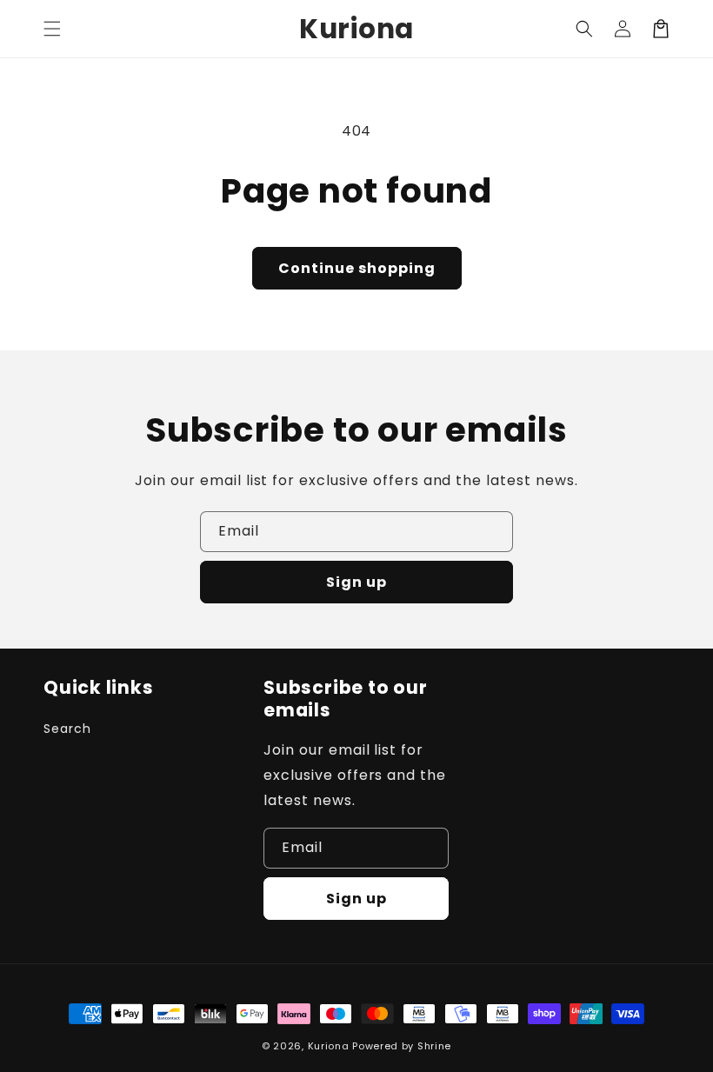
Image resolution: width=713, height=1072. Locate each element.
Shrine (434, 1046)
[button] (52, 29)
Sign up (356, 582)
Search (67, 728)
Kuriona (329, 1046)
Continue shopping (357, 268)
